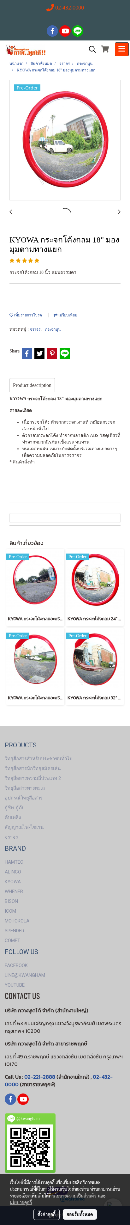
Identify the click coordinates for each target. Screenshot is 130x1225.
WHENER (14, 891)
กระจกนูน (53, 329)
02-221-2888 (39, 1077)
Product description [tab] (32, 385)
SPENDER (14, 931)
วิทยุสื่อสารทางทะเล (25, 788)
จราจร (35, 329)
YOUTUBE (15, 985)
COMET (12, 940)
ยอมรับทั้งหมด (80, 1214)
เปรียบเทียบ (67, 315)
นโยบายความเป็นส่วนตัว (74, 1195)
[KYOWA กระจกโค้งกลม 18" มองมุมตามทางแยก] (65, 140)
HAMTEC (14, 862)
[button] (90, 49)
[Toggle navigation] (122, 49)
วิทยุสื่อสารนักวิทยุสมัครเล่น (33, 768)
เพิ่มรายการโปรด (27, 315)
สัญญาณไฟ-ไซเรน (24, 827)
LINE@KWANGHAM (25, 975)
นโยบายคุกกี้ (21, 1202)
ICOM (10, 911)
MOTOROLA (17, 921)
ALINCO (13, 872)
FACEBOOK (16, 965)
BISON (11, 901)
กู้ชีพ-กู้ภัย (15, 808)
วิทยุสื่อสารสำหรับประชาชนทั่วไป (39, 759)
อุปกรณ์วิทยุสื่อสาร (24, 798)
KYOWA (13, 882)
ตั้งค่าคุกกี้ (47, 1214)
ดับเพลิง (13, 817)
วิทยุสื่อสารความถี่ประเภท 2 (33, 778)
